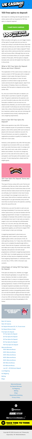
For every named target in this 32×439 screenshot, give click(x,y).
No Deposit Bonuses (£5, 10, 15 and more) (13, 326)
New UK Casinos (6, 324)
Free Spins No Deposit (8, 332)
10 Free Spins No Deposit (10, 334)
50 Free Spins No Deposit (10, 342)
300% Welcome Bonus (9, 355)
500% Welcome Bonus (9, 360)
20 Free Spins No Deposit (10, 336)
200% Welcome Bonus (9, 352)
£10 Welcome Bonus (9, 365)
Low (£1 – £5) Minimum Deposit (12, 368)
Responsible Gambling (16, 395)
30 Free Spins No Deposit (10, 339)
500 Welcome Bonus (9, 363)
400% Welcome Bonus (9, 357)
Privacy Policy (16, 397)
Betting (4, 376)
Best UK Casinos (6, 321)
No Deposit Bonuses (16, 386)
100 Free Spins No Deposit (10, 344)
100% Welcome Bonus (9, 349)
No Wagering (5, 373)
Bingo (3, 379)
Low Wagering (6, 371)
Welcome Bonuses (7, 347)
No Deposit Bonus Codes (9, 329)
